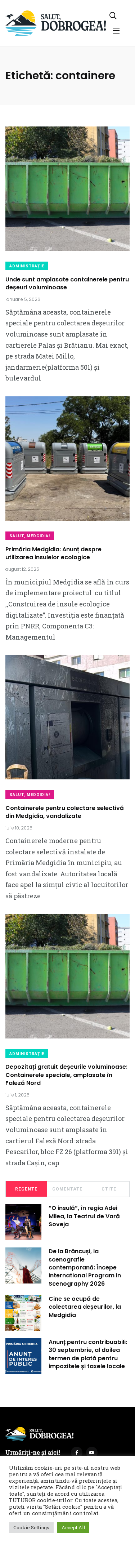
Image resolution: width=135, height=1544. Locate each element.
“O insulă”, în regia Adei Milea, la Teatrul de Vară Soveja (84, 1216)
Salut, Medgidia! (29, 536)
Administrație (26, 266)
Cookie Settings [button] (31, 1527)
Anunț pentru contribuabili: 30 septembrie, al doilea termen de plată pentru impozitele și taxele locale (88, 1354)
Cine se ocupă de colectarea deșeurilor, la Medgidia (85, 1307)
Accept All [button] (73, 1527)
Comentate (67, 1189)
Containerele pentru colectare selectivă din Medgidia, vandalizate (64, 812)
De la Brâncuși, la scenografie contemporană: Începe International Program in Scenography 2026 (85, 1267)
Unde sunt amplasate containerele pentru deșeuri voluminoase (67, 283)
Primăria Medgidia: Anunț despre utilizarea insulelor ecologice (53, 553)
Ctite (109, 1189)
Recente (26, 1189)
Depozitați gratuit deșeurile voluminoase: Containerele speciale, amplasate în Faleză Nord (66, 1075)
